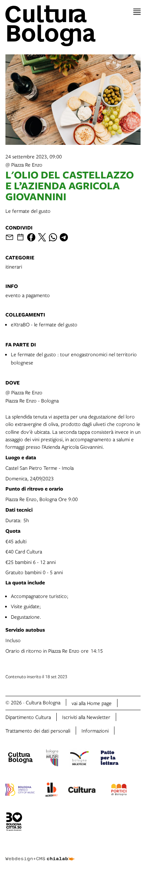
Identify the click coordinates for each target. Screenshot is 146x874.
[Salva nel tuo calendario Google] (20, 237)
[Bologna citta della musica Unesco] (20, 791)
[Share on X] (42, 237)
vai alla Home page (92, 703)
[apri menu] (137, 12)
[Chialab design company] (40, 853)
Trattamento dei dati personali (37, 730)
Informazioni (95, 730)
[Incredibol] (51, 791)
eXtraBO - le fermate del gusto (44, 324)
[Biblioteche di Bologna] (79, 758)
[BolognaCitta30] (14, 822)
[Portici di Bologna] (118, 790)
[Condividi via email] (9, 237)
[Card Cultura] (81, 790)
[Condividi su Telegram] (64, 237)
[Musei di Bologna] (52, 758)
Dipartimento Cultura (28, 717)
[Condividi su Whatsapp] (53, 237)
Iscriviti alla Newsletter (86, 717)
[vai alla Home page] (73, 25)
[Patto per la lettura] (110, 759)
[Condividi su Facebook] (31, 237)
